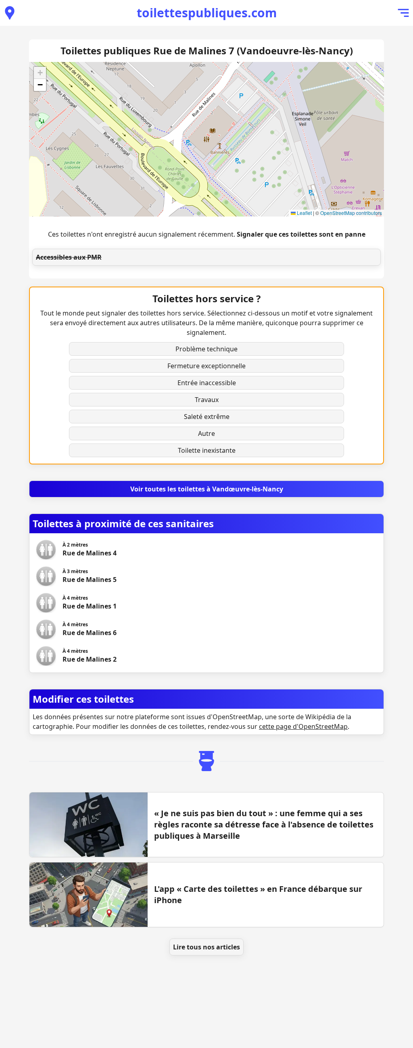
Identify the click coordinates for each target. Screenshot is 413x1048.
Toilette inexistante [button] (207, 450)
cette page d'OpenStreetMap (303, 726)
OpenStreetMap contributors (351, 212)
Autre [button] (206, 433)
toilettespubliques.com (207, 12)
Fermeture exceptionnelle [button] (206, 365)
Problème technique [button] (206, 349)
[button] (40, 73)
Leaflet (304, 212)
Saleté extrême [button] (206, 416)
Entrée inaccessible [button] (206, 382)
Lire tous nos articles (206, 947)
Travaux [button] (207, 399)
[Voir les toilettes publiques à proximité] (10, 13)
